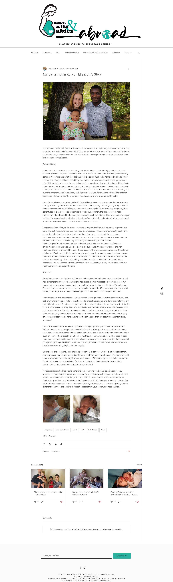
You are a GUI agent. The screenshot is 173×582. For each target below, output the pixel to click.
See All (139, 465)
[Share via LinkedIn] (55, 444)
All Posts (34, 52)
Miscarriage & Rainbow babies (95, 52)
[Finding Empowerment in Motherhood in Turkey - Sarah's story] (125, 478)
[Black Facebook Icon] (162, 288)
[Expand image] (56, 408)
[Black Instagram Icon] (162, 293)
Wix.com (111, 575)
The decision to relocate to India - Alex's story (48, 493)
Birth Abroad (92, 430)
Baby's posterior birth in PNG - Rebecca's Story (86, 493)
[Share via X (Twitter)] (50, 444)
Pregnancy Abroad (62, 430)
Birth (58, 52)
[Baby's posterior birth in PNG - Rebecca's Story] (87, 478)
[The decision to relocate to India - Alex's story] (48, 478)
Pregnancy (47, 52)
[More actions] (128, 68)
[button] (139, 52)
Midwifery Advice (72, 52)
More (127, 52)
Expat (75, 430)
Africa (103, 430)
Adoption (116, 52)
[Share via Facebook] (44, 444)
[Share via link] (61, 444)
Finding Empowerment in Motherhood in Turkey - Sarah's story (125, 493)
